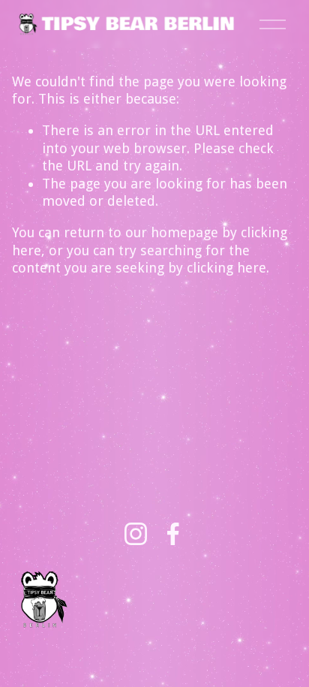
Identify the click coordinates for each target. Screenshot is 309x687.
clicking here (226, 268)
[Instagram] (136, 534)
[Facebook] (173, 534)
